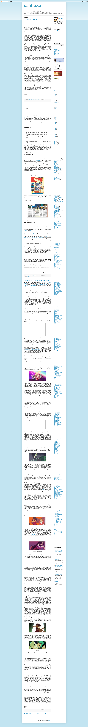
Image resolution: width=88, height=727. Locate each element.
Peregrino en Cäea (57, 352)
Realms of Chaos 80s (57, 492)
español (26, 230)
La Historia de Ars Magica (58, 84)
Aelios (55, 171)
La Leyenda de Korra (40, 686)
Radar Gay (33, 534)
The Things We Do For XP (58, 531)
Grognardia (56, 447)
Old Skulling (56, 485)
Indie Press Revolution (57, 240)
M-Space (55, 200)
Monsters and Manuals (57, 481)
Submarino (55, 371)
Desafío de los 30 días (57, 156)
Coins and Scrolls (56, 414)
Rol (54, 141)
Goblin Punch (56, 442)
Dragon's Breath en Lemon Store (31, 232)
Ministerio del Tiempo (57, 211)
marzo (56, 118)
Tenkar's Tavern (56, 516)
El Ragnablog (56, 295)
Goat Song (55, 441)
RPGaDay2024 (56, 206)
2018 (55, 123)
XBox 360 (55, 217)
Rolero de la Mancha (57, 365)
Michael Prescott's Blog (57, 477)
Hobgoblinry (56, 452)
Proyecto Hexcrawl (57, 179)
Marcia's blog (56, 473)
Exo (55, 205)
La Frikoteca (32, 5)
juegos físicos (35, 116)
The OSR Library (56, 524)
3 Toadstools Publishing (57, 384)
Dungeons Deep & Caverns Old (58, 427)
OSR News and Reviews (57, 486)
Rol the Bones (56, 363)
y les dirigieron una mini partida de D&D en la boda (32, 349)
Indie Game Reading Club (58, 456)
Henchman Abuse (56, 449)
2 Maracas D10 (56, 251)
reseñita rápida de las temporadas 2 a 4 (30, 285)
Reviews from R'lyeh (57, 495)
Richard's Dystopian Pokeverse (58, 496)
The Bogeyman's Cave (57, 521)
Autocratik (55, 394)
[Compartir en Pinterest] (44, 99)
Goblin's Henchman (57, 443)
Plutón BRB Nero (56, 178)
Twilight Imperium (56, 209)
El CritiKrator (56, 288)
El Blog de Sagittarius (57, 286)
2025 (55, 95)
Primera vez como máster (30, 19)
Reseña (55, 144)
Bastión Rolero (56, 263)
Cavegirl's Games (56, 410)
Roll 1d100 (55, 499)
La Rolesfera (56, 229)
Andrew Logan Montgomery (58, 393)
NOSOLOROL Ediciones (57, 223)
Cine (55, 162)
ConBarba (55, 224)
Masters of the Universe (34, 296)
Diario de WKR (56, 282)
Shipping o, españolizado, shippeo (45, 483)
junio (56, 109)
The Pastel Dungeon (57, 525)
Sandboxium (56, 173)
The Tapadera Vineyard (57, 375)
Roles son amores (56, 367)
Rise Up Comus (56, 497)
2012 (55, 130)
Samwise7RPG (56, 500)
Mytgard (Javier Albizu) (57, 346)
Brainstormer (56, 266)
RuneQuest (56, 167)
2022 (55, 99)
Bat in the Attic (56, 400)
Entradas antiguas (47, 713)
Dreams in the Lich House (58, 423)
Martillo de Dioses (56, 340)
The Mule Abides (56, 523)
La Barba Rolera (56, 317)
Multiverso (55, 341)
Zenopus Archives (56, 545)
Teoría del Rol (56, 145)
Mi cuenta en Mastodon (57, 30)
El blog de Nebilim (57, 285)
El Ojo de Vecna (56, 293)
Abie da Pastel (56, 253)
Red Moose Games (57, 493)
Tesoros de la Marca (57, 50)
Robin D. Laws (56, 498)
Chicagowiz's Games (57, 412)
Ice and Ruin (56, 454)
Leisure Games (56, 53)
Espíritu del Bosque (57, 160)
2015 (55, 127)
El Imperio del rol (56, 292)
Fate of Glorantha (56, 310)
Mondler (48, 492)
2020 (55, 101)
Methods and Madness (57, 476)
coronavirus (56, 196)
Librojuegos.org (56, 338)
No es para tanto (56, 349)
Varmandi (55, 175)
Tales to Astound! (56, 513)
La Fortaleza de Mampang (58, 323)
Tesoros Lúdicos (56, 374)
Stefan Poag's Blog (57, 510)
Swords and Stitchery (57, 512)
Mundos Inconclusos (57, 344)
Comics (30, 116)
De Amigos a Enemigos (32, 515)
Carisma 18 (56, 269)
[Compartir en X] (42, 99)
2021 (55, 100)
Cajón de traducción (57, 268)
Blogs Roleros (56, 183)
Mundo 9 (55, 342)
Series (55, 181)
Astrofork (55, 259)
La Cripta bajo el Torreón (57, 320)
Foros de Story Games (57, 241)
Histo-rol (55, 314)
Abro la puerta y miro (57, 254)
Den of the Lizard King (57, 417)
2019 (55, 122)
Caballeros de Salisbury (57, 197)
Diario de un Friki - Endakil (58, 281)
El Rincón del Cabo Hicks (58, 297)
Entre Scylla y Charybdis (57, 307)
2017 (55, 124)
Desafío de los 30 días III (57, 158)
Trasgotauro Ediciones (57, 225)
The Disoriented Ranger (57, 522)
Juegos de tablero (56, 165)
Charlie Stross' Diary (57, 411)
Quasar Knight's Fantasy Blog (58, 491)
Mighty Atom (56, 478)
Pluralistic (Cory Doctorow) (58, 489)
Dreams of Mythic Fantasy (58, 424)
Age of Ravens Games (57, 391)
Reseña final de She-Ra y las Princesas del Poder (36, 280)
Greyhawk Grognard (57, 446)
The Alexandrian (56, 518)
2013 (55, 129)
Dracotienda (56, 49)
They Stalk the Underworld (58, 533)
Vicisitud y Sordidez (57, 380)
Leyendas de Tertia (57, 337)
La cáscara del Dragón (57, 319)
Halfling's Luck (56, 448)
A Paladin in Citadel (57, 388)
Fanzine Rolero (56, 228)
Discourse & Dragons (57, 418)
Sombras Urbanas (56, 208)
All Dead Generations (57, 392)
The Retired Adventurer (57, 527)
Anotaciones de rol (57, 256)
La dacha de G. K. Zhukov (58, 321)
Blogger (49, 720)
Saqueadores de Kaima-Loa (58, 199)
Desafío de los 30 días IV (57, 159)
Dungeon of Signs (56, 426)
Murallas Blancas (56, 345)
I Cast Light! (56, 453)
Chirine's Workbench (57, 413)
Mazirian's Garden (56, 475)
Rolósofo (55, 368)
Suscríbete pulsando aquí (57, 591)
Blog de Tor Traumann (57, 264)
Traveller (55, 174)
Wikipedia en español (57, 243)
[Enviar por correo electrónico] (41, 99)
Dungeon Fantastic (57, 425)
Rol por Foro (56, 198)
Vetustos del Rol (56, 379)
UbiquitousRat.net (56, 535)
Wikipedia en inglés (57, 244)
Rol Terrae (55, 362)
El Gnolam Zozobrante (57, 290)
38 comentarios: (37, 275)
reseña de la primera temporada (42, 284)
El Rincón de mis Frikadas (58, 296)
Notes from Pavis (56, 483)
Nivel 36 (55, 348)
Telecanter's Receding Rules (58, 514)
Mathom (55, 51)
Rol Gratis (55, 230)
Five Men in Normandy (57, 437)
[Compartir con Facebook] (43, 99)
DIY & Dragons (56, 419)
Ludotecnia (56, 226)
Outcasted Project (56, 350)
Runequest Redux (56, 369)
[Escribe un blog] (42, 99)
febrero (56, 119)
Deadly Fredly (56, 416)
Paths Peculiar (56, 487)
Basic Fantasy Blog (57, 398)
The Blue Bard (56, 520)
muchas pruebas (39, 24)
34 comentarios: (37, 99)
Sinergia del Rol (56, 221)
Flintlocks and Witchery (57, 438)
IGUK (55, 52)
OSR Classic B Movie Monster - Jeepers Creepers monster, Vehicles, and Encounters (59, 551)
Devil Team (56, 279)
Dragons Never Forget (57, 422)
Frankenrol (55, 312)
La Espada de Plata (57, 322)
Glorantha (55, 146)
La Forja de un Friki (57, 172)
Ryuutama (55, 192)
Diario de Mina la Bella (57, 280)
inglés (30, 230)
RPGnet (55, 222)
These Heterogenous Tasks (58, 532)
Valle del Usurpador (57, 216)
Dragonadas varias (57, 283)
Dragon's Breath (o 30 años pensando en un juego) (36, 105)
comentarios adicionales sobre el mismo (34, 272)
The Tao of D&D (56, 530)
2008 (55, 135)
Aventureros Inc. (56, 262)
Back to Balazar (56, 396)
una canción (43, 489)
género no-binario (34, 473)
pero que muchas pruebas (47, 24)
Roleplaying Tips (56, 247)
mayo (56, 116)
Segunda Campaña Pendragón (58, 201)
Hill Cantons (56, 451)
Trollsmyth (55, 534)
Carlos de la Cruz (60, 18)
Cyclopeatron (56, 415)
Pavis (55, 163)
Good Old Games (38, 160)
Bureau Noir (56, 267)
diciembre (56, 102)
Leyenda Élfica (56, 336)
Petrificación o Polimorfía (57, 353)
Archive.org (43, 195)
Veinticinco (55, 378)
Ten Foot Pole (56, 515)
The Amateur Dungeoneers (58, 519)
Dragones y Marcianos (57, 284)
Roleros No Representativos (58, 366)
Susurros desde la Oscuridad (58, 372)
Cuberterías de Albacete (57, 278)
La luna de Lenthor (57, 324)
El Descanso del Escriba (57, 289)
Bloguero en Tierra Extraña (58, 265)
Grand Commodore (57, 445)
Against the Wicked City (57, 389)
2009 (55, 134)
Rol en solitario (56, 207)
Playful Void (56, 488)
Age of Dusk (56, 390)
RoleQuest (55, 364)
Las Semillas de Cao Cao (58, 334)
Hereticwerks (56, 450)
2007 (55, 136)
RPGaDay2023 (56, 195)
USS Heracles (56, 166)
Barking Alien (56, 397)
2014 (55, 128)
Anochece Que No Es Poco (58, 210)
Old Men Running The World (58, 484)
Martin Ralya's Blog (57, 474)
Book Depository (56, 54)
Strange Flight (56, 511)
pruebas (35, 24)
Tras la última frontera (57, 376)
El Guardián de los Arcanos (58, 291)
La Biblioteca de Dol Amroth (58, 318)
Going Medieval (56, 444)
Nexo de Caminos (56, 347)
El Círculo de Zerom (57, 287)
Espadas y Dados (56, 308)
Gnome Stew (56, 440)
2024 (55, 96)
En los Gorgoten (56, 306)
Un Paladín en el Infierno (57, 377)
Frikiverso (55, 313)
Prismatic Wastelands (57, 490)
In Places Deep (56, 455)
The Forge (55, 246)
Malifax (55, 215)
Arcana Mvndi (56, 257)
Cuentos (55, 204)
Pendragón (56, 143)
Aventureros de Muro (57, 169)
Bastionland (56, 399)
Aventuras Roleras (57, 261)
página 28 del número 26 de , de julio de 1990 (34, 202)
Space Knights (56, 213)
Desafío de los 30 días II (57, 157)
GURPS (55, 194)
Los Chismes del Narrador (58, 339)
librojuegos (56, 164)
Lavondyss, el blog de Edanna (58, 335)
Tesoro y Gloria (56, 373)
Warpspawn (56, 242)
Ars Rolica (55, 258)
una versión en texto (34, 233)
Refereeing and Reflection (58, 494)
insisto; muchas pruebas (28, 97)
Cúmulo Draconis (56, 214)
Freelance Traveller (57, 227)
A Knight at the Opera (57, 387)
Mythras (55, 161)
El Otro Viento (56, 294)
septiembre (57, 106)
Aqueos (55, 203)
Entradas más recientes (27, 713)
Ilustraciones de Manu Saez (58, 315)
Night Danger (56, 482)
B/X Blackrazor (56, 395)
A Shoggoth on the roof (57, 252)
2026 (55, 94)
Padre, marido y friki (57, 351)
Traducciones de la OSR (57, 182)
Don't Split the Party (57, 420)
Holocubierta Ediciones (57, 170)
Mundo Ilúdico (56, 343)
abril (56, 117)
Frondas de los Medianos (57, 168)
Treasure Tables (56, 245)
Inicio (38, 713)
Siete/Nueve (56, 370)
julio (56, 108)
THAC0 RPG (56, 517)
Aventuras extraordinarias (58, 260)
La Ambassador (56, 316)
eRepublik (55, 180)
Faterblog (55, 311)
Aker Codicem (56, 255)
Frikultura (28, 276)
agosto (56, 107)
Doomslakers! (56, 421)
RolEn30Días (56, 212)
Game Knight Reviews (57, 439)
